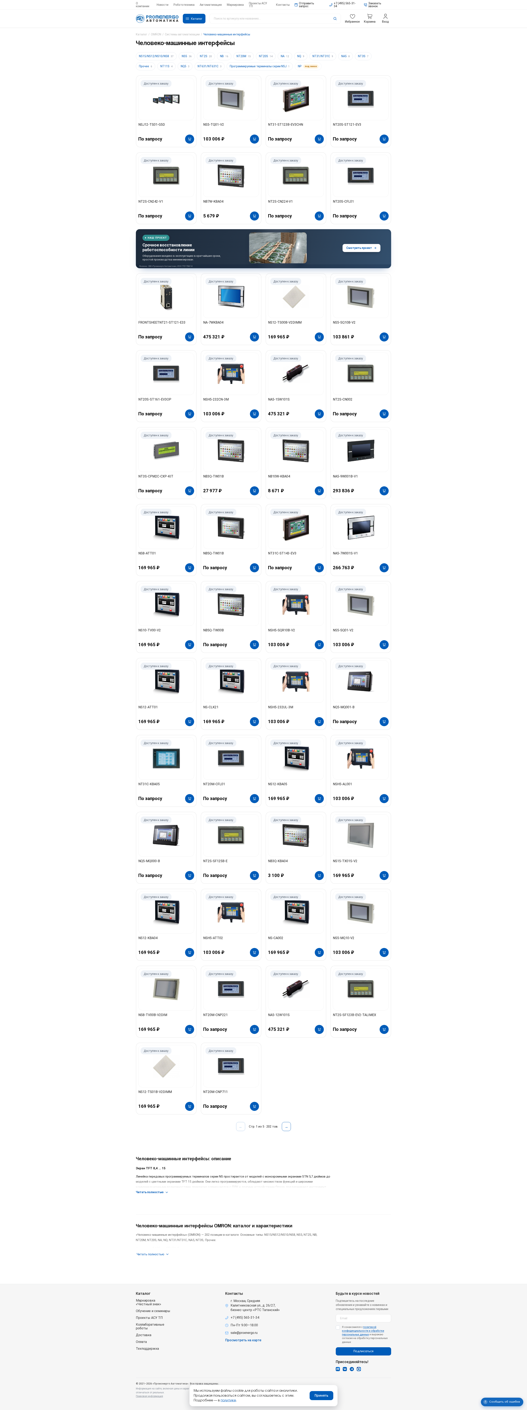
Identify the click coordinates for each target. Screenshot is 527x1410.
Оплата (141, 1342)
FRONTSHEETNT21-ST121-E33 (161, 322)
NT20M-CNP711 (215, 1092)
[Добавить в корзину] (189, 139)
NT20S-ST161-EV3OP (154, 399)
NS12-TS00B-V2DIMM (285, 322)
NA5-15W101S (279, 399)
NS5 (187, 56)
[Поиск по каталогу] (275, 18)
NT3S (363, 56)
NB (224, 56)
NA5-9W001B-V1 (345, 476)
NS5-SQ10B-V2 (344, 322)
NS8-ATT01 (147, 553)
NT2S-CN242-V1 (150, 201)
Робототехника (184, 4)
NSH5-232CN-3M (216, 399)
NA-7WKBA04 (213, 322)
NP (307, 66)
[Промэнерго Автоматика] (157, 18)
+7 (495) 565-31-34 (245, 1317)
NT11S (166, 66)
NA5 (345, 56)
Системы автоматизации (182, 34)
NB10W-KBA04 (279, 476)
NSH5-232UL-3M (280, 707)
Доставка (143, 1335)
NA (285, 56)
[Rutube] (338, 1369)
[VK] (345, 1369)
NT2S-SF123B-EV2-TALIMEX (354, 1015)
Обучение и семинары (153, 1311)
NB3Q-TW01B (213, 476)
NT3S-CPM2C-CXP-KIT (155, 476)
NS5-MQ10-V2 (343, 938)
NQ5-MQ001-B (343, 707)
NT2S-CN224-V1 (280, 201)
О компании (142, 5)
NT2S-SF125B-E (215, 861)
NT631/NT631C (210, 66)
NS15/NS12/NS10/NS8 (156, 56)
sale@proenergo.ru (244, 1333)
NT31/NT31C (322, 56)
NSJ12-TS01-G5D (151, 125)
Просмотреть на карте (243, 1340)
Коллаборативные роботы (150, 1326)
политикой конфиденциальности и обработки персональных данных (363, 1330)
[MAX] (359, 1369)
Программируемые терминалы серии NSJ (260, 66)
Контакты (283, 4)
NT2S (206, 56)
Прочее (145, 66)
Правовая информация (149, 1396)
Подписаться (363, 1351)
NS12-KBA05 (277, 784)
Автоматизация (211, 4)
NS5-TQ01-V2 (213, 125)
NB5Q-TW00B (213, 630)
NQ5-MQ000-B (149, 861)
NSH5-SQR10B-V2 (281, 630)
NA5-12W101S (279, 1015)
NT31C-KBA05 (149, 784)
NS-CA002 (275, 938)
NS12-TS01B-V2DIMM (155, 1092)
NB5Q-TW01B (213, 553)
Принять (321, 1395)
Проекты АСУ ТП (258, 5)
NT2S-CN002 (342, 399)
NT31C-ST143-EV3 (282, 553)
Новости (162, 4)
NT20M (244, 56)
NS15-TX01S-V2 (345, 861)
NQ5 (185, 66)
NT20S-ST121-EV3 (347, 125)
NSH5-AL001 (342, 784)
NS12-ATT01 (148, 707)
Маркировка (235, 4)
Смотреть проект (359, 248)
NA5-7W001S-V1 (345, 553)
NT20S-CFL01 (343, 201)
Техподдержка (147, 1349)
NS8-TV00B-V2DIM (152, 1015)
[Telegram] (352, 1369)
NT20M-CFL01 (214, 784)
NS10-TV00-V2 (149, 630)
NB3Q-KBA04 (278, 861)
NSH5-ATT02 (213, 938)
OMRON (156, 34)
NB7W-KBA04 (213, 201)
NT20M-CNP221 (215, 1015)
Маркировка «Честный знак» (148, 1302)
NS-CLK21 (210, 707)
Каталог (141, 34)
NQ (300, 56)
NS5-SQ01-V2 (343, 630)
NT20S (266, 56)
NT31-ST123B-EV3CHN (285, 125)
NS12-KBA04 (147, 938)
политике (228, 1400)
